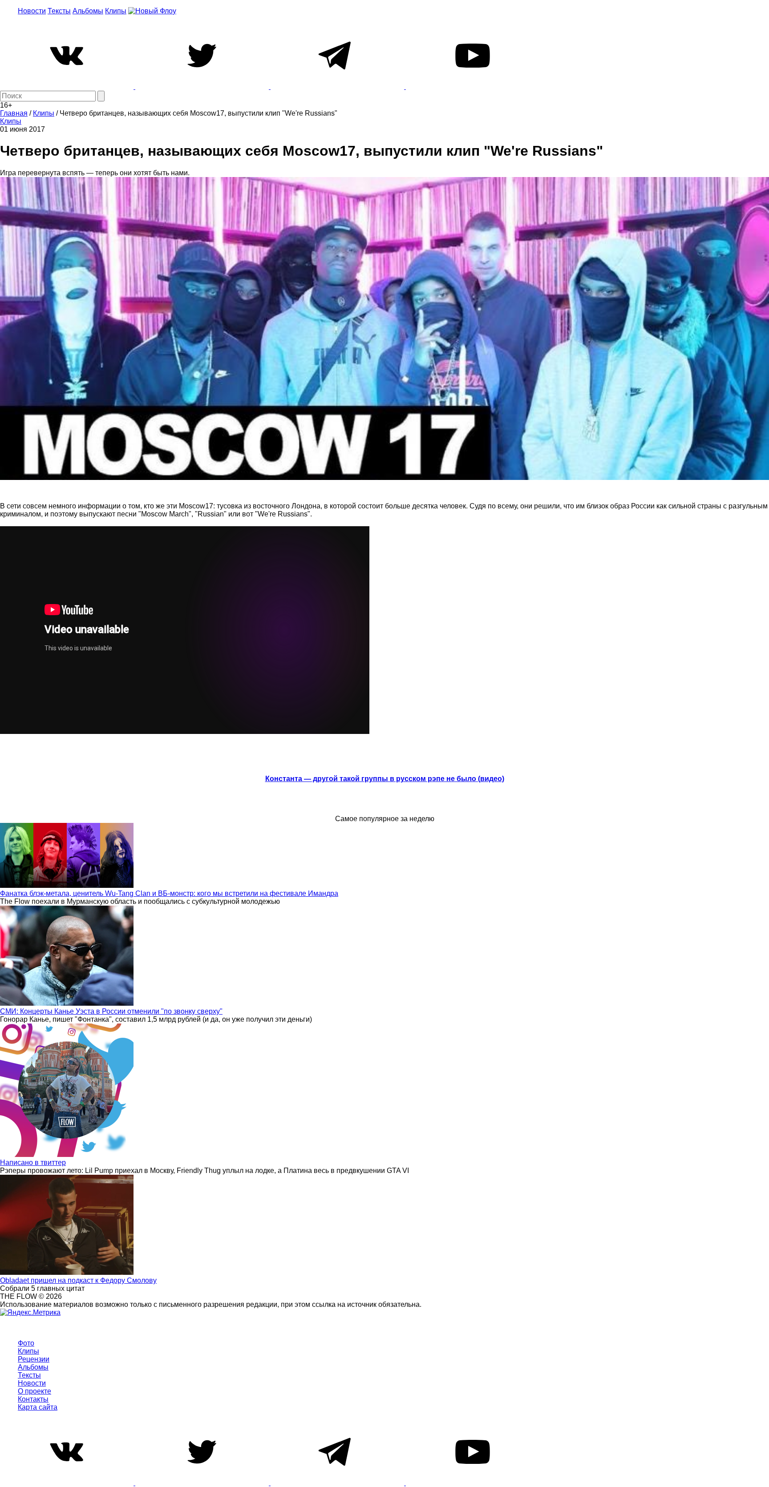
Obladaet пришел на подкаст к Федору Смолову (78, 1280)
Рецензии (33, 1359)
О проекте (34, 1391)
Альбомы (88, 11)
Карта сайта (37, 1407)
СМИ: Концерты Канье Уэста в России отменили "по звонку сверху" (111, 1011)
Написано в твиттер (33, 1162)
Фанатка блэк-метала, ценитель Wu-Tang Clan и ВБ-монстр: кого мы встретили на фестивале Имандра (169, 893)
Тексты (59, 11)
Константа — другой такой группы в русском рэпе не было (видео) (384, 778)
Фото (26, 1343)
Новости (32, 11)
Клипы (115, 11)
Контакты (33, 1399)
